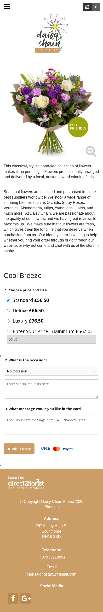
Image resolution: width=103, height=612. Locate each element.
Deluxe (28, 310)
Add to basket (21, 448)
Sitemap (52, 507)
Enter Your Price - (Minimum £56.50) (52, 331)
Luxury (28, 321)
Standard (31, 300)
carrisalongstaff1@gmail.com (51, 574)
